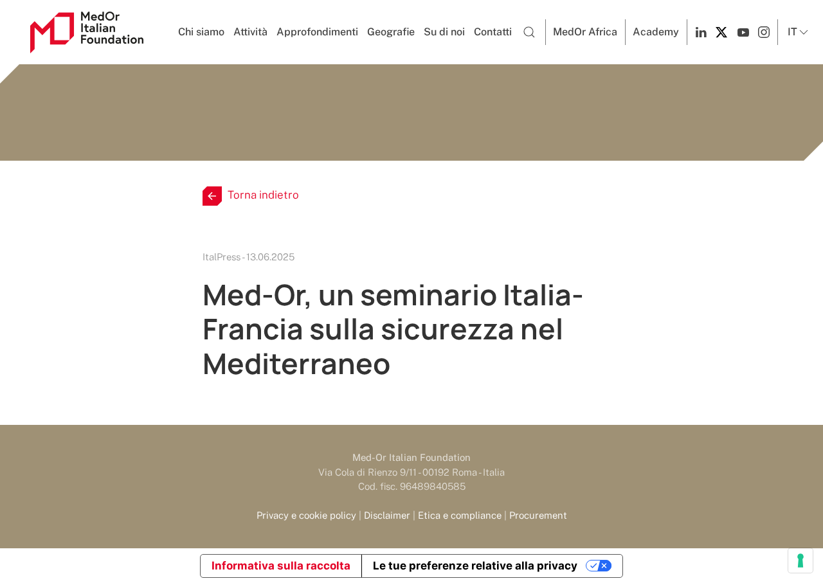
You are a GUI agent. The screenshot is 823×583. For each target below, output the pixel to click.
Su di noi (444, 32)
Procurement (538, 515)
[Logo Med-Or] (86, 32)
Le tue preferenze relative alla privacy (475, 565)
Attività (250, 32)
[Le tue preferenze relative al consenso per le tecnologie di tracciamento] (800, 560)
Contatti (493, 32)
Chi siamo (201, 32)
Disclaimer (387, 515)
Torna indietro (263, 194)
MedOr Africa (585, 32)
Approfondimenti (317, 32)
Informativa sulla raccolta (281, 565)
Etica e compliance (460, 515)
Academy (656, 32)
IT (792, 32)
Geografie (391, 32)
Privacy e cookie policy (306, 515)
